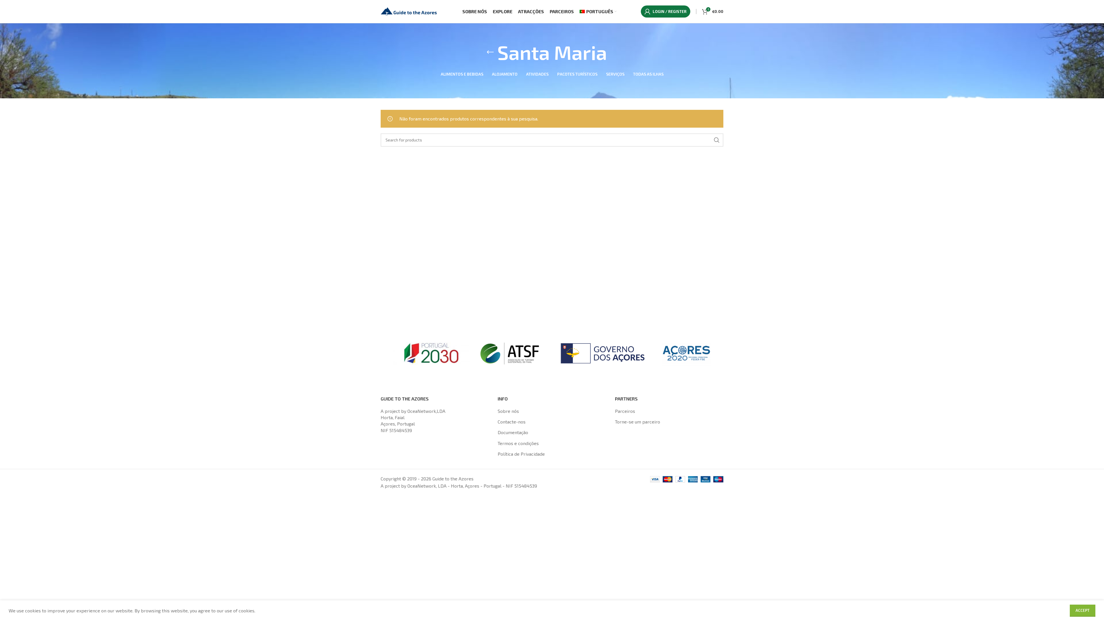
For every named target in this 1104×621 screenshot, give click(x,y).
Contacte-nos (512, 421)
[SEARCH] (716, 140)
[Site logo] (409, 11)
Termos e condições (518, 443)
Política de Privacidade (521, 454)
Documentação (513, 432)
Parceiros (625, 411)
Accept (1083, 610)
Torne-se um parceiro (637, 421)
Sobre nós (508, 411)
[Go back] (490, 52)
